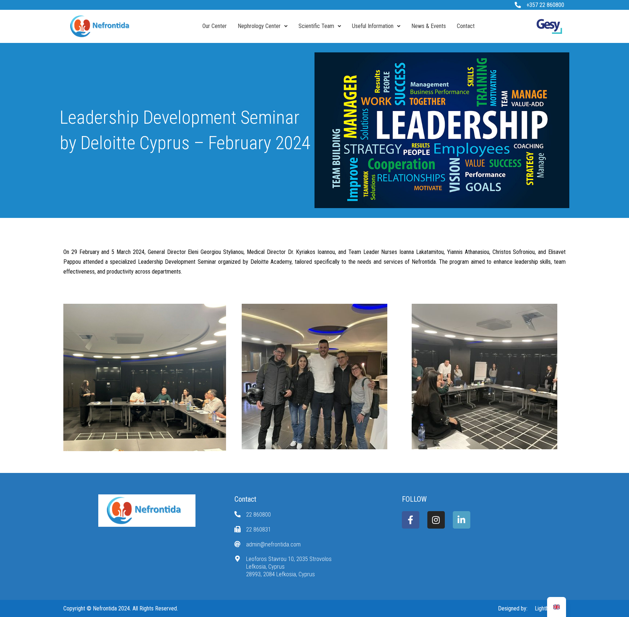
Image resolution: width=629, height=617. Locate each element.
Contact (466, 26)
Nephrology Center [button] (259, 26)
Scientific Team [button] (316, 26)
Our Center (214, 26)
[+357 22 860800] (518, 5)
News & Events (428, 26)
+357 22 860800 (545, 4)
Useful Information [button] (372, 26)
